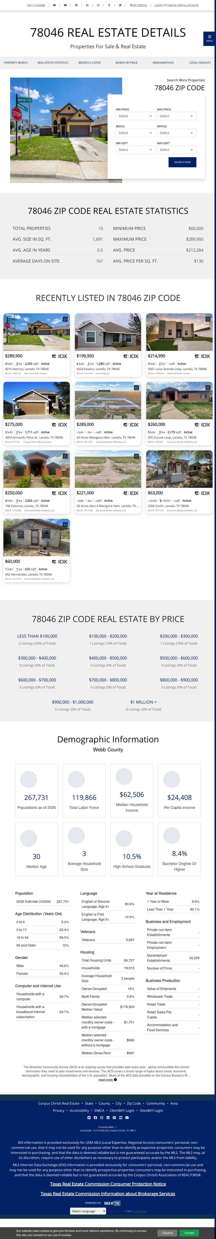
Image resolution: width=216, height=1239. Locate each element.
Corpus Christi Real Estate (59, 1103)
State (89, 1103)
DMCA (99, 1110)
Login (158, 5)
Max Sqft (163, 143)
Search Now (182, 162)
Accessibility (79, 1110)
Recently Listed (89, 62)
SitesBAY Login (151, 1110)
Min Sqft (122, 143)
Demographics (163, 62)
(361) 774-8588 (36, 5)
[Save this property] (65, 319)
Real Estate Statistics (53, 62)
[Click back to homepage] (8, 4)
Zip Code (134, 1103)
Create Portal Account (183, 5)
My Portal (140, 5)
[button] (209, 39)
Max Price (164, 109)
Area (174, 1103)
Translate (139, 1211)
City (119, 1103)
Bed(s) (120, 126)
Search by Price (126, 62)
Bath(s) (162, 126)
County (104, 1103)
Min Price (122, 109)
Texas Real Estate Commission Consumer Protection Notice (108, 1184)
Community (155, 1103)
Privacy (58, 1110)
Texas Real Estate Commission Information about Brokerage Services (108, 1193)
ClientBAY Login (122, 1110)
